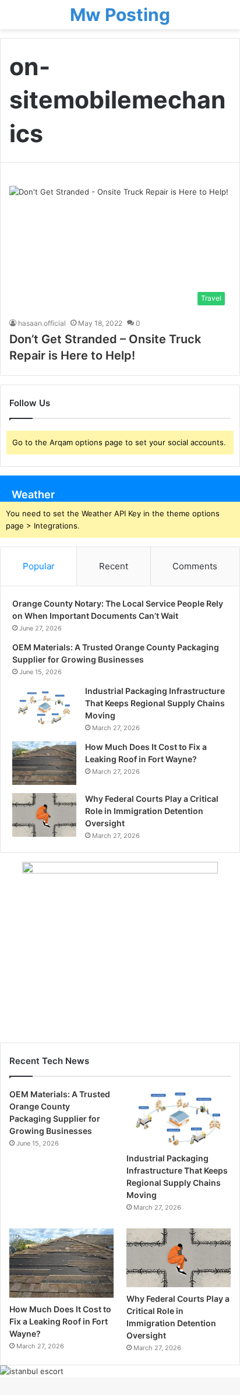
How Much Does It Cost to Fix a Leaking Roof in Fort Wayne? (60, 1321)
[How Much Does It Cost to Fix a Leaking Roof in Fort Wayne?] (44, 763)
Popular (39, 566)
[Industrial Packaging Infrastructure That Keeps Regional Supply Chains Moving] (44, 707)
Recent (113, 566)
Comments (194, 566)
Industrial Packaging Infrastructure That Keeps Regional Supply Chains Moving (155, 703)
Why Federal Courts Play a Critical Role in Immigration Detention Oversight (151, 811)
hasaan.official (42, 323)
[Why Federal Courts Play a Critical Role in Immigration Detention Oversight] (44, 815)
